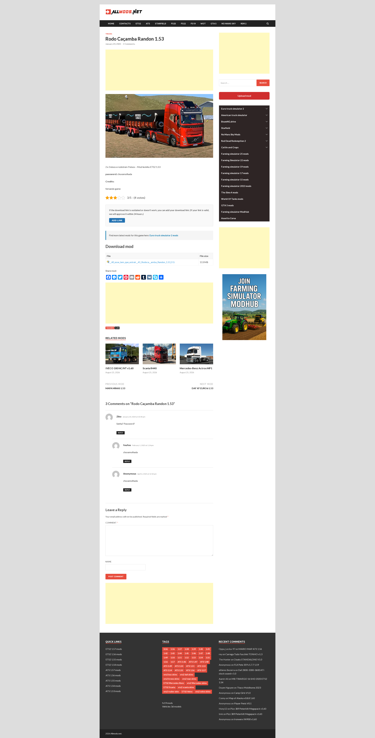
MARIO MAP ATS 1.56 (250, 648)
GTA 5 (214, 23)
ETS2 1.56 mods (114, 654)
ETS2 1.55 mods (114, 659)
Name (108, 561)
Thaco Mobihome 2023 (249, 687)
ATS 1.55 (179, 670)
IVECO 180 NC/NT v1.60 (119, 368)
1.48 (208, 653)
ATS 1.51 (190, 666)
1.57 (173, 662)
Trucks (108, 34)
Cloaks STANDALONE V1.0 (248, 659)
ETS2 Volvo (187, 691)
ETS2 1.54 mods (114, 664)
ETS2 (138, 23)
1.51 (180, 657)
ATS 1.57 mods (113, 670)
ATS (148, 23)
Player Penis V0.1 (243, 703)
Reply (120, 433)
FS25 (173, 23)
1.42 (166, 653)
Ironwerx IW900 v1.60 (245, 719)
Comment (111, 523)
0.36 (166, 649)
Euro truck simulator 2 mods (164, 235)
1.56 (166, 662)
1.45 (187, 653)
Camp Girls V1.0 (242, 692)
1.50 (173, 657)
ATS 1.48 (204, 662)
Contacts (125, 23)
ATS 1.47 (193, 662)
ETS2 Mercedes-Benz (174, 683)
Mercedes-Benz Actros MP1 (196, 368)
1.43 (173, 653)
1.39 (194, 649)
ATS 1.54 (168, 670)
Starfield (160, 23)
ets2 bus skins (170, 674)
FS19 (193, 23)
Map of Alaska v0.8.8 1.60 (242, 698)
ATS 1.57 (201, 670)
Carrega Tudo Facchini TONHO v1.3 (243, 654)
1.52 (187, 657)
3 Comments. (129, 44)
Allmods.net (116, 733)
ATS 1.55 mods (113, 680)
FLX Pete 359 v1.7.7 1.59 (246, 664)
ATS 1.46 (182, 662)
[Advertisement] (159, 70)
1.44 (180, 653)
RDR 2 (243, 23)
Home (111, 23)
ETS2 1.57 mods (114, 648)
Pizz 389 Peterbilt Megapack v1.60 (248, 708)
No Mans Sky (228, 23)
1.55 (208, 657)
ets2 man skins (189, 679)
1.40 (201, 649)
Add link (117, 220)
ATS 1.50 (179, 666)
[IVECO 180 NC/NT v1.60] (122, 365)
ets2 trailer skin (171, 691)
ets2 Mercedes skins (197, 683)
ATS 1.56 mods (113, 675)
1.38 (187, 649)
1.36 (173, 649)
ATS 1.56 (190, 670)
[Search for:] (244, 83)
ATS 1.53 (201, 666)
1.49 (166, 657)
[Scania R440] (159, 365)
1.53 (117, 328)
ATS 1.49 (168, 666)
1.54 (201, 657)
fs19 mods (167, 703)
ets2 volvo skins (202, 691)
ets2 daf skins (186, 674)
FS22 (183, 23)
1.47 (201, 653)
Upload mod (244, 95)
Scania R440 (150, 368)
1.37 (180, 649)
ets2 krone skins (171, 679)
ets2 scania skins (186, 687)
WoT (203, 23)
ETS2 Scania (169, 687)
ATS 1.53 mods (113, 691)
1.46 (194, 653)
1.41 (208, 649)
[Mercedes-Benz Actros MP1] (196, 365)
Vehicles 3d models (171, 706)
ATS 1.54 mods (113, 685)
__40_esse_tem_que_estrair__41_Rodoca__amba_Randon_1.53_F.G (142, 262)
